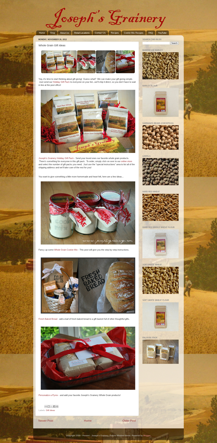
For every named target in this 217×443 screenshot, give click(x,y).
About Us (64, 33)
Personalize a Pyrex (48, 395)
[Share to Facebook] (54, 406)
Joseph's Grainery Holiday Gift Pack (56, 158)
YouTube (162, 33)
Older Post (129, 420)
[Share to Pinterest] (57, 406)
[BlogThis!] (48, 406)
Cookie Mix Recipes (133, 33)
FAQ (151, 33)
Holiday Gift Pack (61, 82)
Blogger (146, 435)
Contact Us (100, 33)
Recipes (115, 33)
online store (126, 161)
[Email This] (45, 406)
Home (42, 33)
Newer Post (45, 420)
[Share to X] (51, 406)
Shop (52, 33)
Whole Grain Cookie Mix (66, 250)
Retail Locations (82, 33)
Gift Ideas (50, 410)
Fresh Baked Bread (48, 319)
